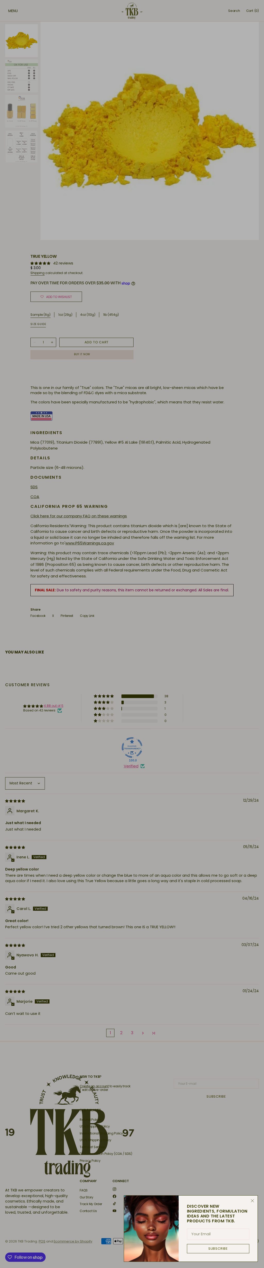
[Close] (252, 1201)
